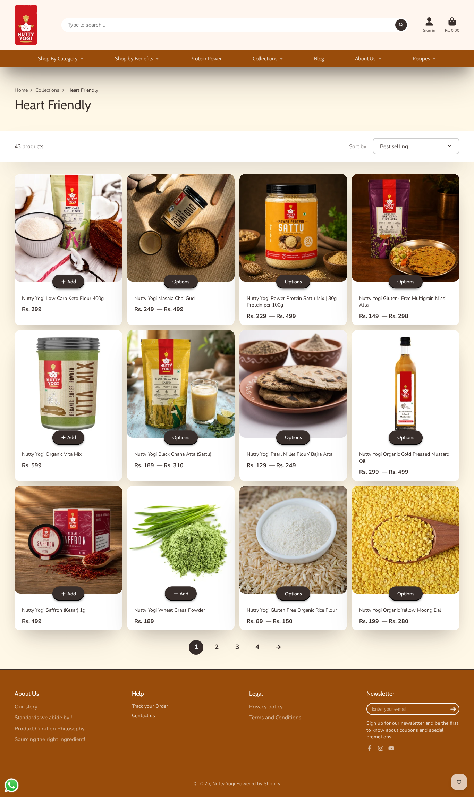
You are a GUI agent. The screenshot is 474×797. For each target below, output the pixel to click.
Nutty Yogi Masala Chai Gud (181, 249)
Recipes (421, 58)
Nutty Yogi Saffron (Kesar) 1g (68, 558)
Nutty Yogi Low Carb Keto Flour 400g (68, 249)
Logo (26, 25)
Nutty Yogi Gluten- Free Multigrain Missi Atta (405, 249)
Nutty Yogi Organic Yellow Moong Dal (405, 558)
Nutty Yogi (223, 783)
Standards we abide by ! (43, 717)
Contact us (143, 715)
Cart (452, 24)
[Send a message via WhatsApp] (11, 785)
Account (429, 24)
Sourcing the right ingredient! (50, 739)
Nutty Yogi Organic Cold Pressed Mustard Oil (405, 405)
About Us (365, 58)
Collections (265, 58)
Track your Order (150, 706)
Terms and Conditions (275, 717)
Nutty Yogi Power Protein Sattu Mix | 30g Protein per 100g (293, 249)
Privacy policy (266, 706)
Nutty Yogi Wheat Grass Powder (181, 558)
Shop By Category (58, 58)
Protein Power (206, 58)
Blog (319, 58)
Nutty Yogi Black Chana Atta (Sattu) (181, 405)
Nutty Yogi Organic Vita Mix (68, 405)
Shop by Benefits (134, 58)
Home (21, 90)
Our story (26, 706)
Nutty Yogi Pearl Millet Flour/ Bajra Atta (293, 405)
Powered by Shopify (258, 783)
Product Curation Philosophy (50, 728)
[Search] (401, 25)
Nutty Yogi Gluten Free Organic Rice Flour (293, 558)
